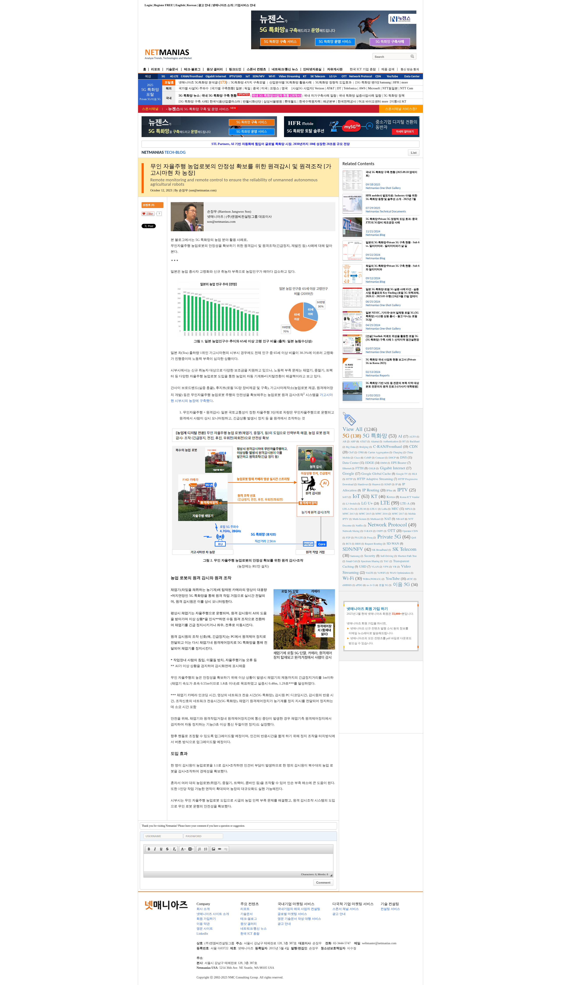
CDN (413, 446)
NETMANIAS (153, 152)
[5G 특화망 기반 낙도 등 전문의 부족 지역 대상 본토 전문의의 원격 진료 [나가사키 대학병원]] (352, 383)
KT (404, 101)
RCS (348, 543)
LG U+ (367, 503)
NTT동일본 (390, 88)
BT (404, 441)
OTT (391, 530)
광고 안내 (204, 5)
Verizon (319, 88)
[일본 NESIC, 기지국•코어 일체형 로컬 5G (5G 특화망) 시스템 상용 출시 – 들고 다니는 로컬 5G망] (352, 312)
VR (394, 566)
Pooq (370, 537)
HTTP (349, 479)
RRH (358, 543)
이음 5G (401, 584)
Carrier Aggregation (378, 452)
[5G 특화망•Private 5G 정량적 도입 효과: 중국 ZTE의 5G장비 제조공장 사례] (352, 219)
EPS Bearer (399, 462)
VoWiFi (381, 572)
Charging (398, 452)
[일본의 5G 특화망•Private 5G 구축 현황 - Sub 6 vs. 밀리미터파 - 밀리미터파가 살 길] (352, 242)
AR (344, 441)
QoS (413, 537)
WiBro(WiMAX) (372, 579)
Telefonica (350, 88)
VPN (386, 566)
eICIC (410, 579)
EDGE (369, 462)
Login (148, 5)
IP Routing (370, 489)
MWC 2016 (381, 513)
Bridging (364, 446)
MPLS (408, 508)
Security (369, 555)
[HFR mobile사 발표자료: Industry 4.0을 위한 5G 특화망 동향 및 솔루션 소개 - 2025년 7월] (352, 195)
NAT (387, 518)
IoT (356, 496)
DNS (403, 457)
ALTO (412, 436)
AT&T (331, 88)
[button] (149, 849)
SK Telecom (404, 549)
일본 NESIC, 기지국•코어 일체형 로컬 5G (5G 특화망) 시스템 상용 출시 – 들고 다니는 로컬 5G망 (392, 316)
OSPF (379, 531)
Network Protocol (387, 524)
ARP (353, 441)
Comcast (379, 457)
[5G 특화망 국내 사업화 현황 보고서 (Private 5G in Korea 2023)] (352, 359)
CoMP (367, 457)
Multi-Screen (359, 519)
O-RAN (368, 531)
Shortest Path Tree (407, 556)
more (404, 82)
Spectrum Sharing (370, 561)
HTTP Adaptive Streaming (375, 479)
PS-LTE (359, 537)
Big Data (350, 446)
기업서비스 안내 (245, 5)
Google (348, 473)
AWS (362, 88)
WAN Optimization (400, 572)
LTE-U (373, 508)
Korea (391, 496)
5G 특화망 (375, 435)
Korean (191, 5)
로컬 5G (383, 585)
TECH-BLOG (175, 152)
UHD (362, 566)
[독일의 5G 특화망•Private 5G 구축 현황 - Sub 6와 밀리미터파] (352, 265)
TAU (386, 561)
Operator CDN (410, 531)
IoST (345, 497)
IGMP (387, 484)
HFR (396, 82)
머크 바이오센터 (370, 101)
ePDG (359, 585)
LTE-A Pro (348, 508)
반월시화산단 (252, 101)
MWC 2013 (349, 513)
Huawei (376, 484)
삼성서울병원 (273, 101)
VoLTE (369, 572)
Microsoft (374, 88)
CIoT (351, 452)
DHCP (392, 457)
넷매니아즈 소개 (222, 5)
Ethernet (347, 468)
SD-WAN (393, 543)
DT (339, 88)
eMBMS (347, 585)
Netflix (359, 525)
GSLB (372, 468)
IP (396, 484)
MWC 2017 (398, 513)
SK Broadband (380, 549)
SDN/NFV (353, 549)
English (180, 5)
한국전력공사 (347, 101)
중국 (256, 88)
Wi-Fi (348, 578)
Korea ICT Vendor (409, 497)
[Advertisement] (381, 696)
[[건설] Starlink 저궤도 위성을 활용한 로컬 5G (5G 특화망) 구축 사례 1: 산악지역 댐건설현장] (352, 336)
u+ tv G (371, 585)
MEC (395, 508)
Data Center (351, 462)
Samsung (385, 82)
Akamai (375, 441)
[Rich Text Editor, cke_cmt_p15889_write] (238, 862)
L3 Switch (351, 503)
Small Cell (351, 561)
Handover (363, 484)
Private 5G (389, 536)
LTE (385, 502)
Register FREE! (164, 5)
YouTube (393, 578)
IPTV (402, 489)
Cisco (357, 457)
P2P (348, 537)
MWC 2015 (365, 513)
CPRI (361, 452)
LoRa (384, 508)
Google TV (402, 473)
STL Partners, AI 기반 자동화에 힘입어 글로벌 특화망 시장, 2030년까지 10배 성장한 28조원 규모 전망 (280, 144)
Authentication (390, 441)
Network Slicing (351, 531)
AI (400, 436)
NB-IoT (400, 519)
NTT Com (406, 88)
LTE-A (405, 503)
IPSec (389, 490)
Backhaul (414, 441)
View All (352, 428)
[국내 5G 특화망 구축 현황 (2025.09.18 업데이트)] (352, 172)
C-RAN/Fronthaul (387, 446)
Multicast (375, 519)
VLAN (375, 566)
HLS (414, 473)
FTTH (359, 468)
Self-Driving (387, 556)
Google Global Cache (376, 473)
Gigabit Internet (392, 467)
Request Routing (373, 543)
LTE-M (362, 508)
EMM (383, 462)
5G (346, 435)
